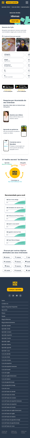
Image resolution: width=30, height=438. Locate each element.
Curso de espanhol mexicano (9, 366)
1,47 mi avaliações (21, 91)
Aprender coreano (6, 332)
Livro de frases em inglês (8, 413)
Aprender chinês (6, 7)
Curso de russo (6, 388)
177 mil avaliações (7, 91)
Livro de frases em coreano (9, 398)
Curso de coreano (6, 360)
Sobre (3, 300)
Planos (3, 313)
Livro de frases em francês (8, 407)
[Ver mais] (27, 2)
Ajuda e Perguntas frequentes (9, 307)
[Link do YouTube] (17, 296)
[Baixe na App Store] (8, 87)
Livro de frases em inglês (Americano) (11, 410)
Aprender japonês (6, 347)
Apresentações (25, 7)
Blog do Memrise (6, 319)
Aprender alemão (6, 325)
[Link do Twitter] (13, 296)
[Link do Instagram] (20, 296)
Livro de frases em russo (8, 426)
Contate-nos (5, 303)
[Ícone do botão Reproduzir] (9, 44)
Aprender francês (6, 338)
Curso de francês (6, 369)
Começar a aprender (12, 2)
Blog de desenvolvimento (8, 322)
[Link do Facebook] (9, 296)
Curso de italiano (6, 379)
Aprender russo (6, 351)
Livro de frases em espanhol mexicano (12, 401)
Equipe (3, 316)
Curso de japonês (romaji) (8, 385)
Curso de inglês (6, 372)
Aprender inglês (6, 341)
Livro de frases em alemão (8, 391)
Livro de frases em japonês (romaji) (11, 420)
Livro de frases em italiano (8, 416)
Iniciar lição (15, 21)
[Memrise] (3, 2)
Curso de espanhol (7, 363)
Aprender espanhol (7, 335)
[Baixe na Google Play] (21, 87)
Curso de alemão (6, 354)
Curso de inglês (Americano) (9, 376)
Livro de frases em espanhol (9, 404)
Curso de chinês (16, 7)
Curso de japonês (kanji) (8, 382)
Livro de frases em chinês (8, 394)
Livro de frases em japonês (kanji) (10, 423)
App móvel (4, 310)
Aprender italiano (6, 344)
